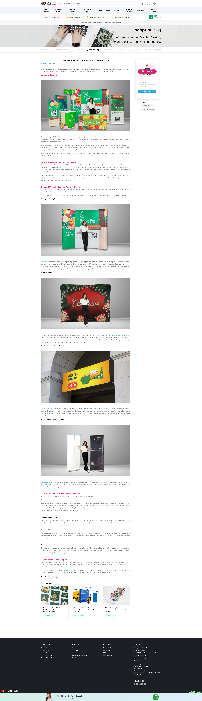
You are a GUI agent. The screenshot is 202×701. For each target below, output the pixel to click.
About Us (44, 648)
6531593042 (140, 670)
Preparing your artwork (80, 655)
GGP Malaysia (107, 655)
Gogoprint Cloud (47, 655)
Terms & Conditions (48, 658)
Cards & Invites (129, 11)
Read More (49, 616)
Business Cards (58, 11)
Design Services (46, 653)
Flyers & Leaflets (72, 11)
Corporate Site (108, 648)
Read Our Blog (46, 650)
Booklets (108, 10)
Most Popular (46, 11)
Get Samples (76, 658)
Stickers (99, 10)
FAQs (73, 653)
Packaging (117, 10)
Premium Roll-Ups (147, 105)
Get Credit (75, 650)
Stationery (140, 10)
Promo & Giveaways (154, 11)
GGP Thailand (107, 653)
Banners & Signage (87, 11)
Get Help (75, 648)
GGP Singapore (108, 650)
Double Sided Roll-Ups (147, 109)
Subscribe (147, 91)
